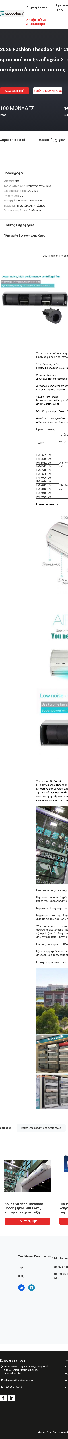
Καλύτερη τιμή (14, 90)
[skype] (31, 1287)
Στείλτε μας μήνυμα (48, 90)
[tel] (41, 1287)
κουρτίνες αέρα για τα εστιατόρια (41, 1128)
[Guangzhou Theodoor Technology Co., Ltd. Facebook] (3, 1398)
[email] (21, 1287)
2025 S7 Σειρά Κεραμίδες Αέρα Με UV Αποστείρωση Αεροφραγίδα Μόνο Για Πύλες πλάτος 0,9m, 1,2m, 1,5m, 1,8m (25, 1212)
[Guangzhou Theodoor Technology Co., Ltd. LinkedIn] (11, 1398)
